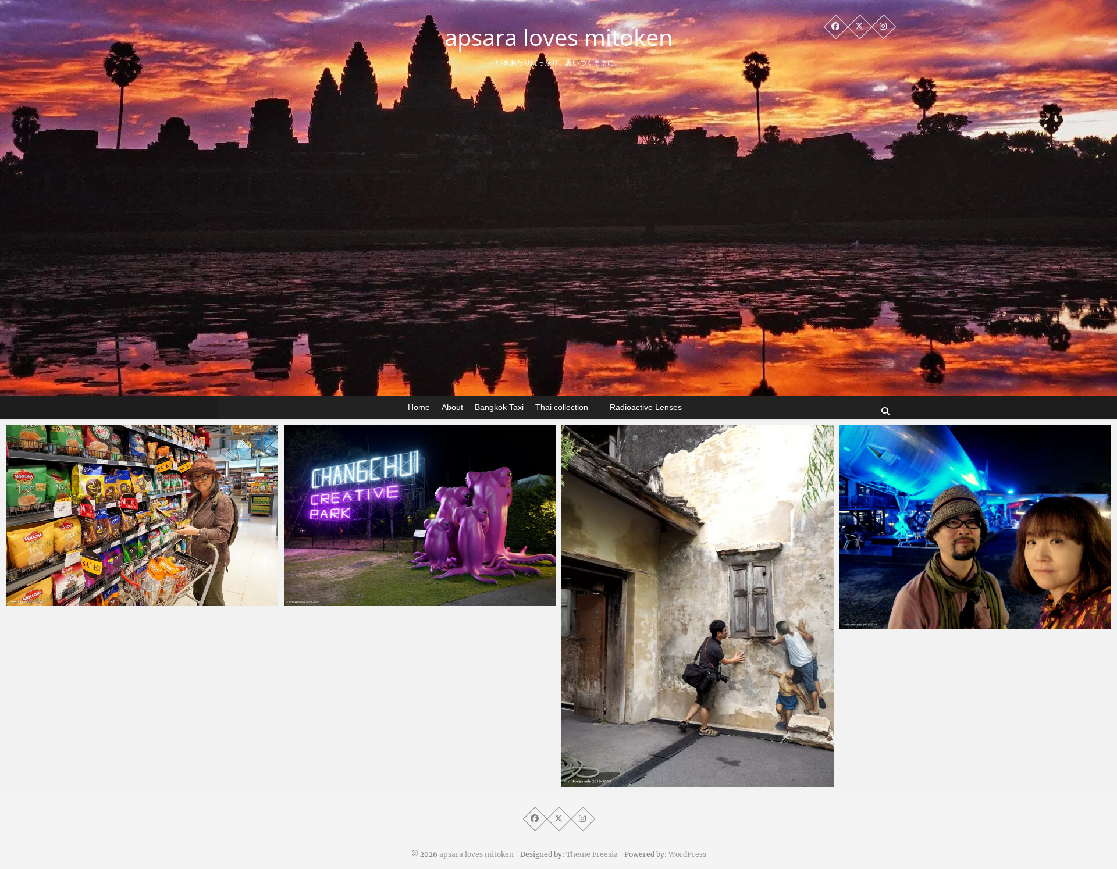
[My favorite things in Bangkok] (420, 515)
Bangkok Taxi (499, 407)
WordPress (687, 854)
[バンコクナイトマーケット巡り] (697, 606)
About (452, 407)
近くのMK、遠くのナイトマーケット (935, 623)
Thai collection (561, 407)
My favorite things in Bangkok (370, 600)
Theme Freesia (592, 854)
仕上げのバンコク (64, 600)
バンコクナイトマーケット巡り (646, 781)
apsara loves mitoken (558, 37)
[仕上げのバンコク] (142, 515)
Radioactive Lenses (646, 407)
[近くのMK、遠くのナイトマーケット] (975, 527)
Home (419, 407)
